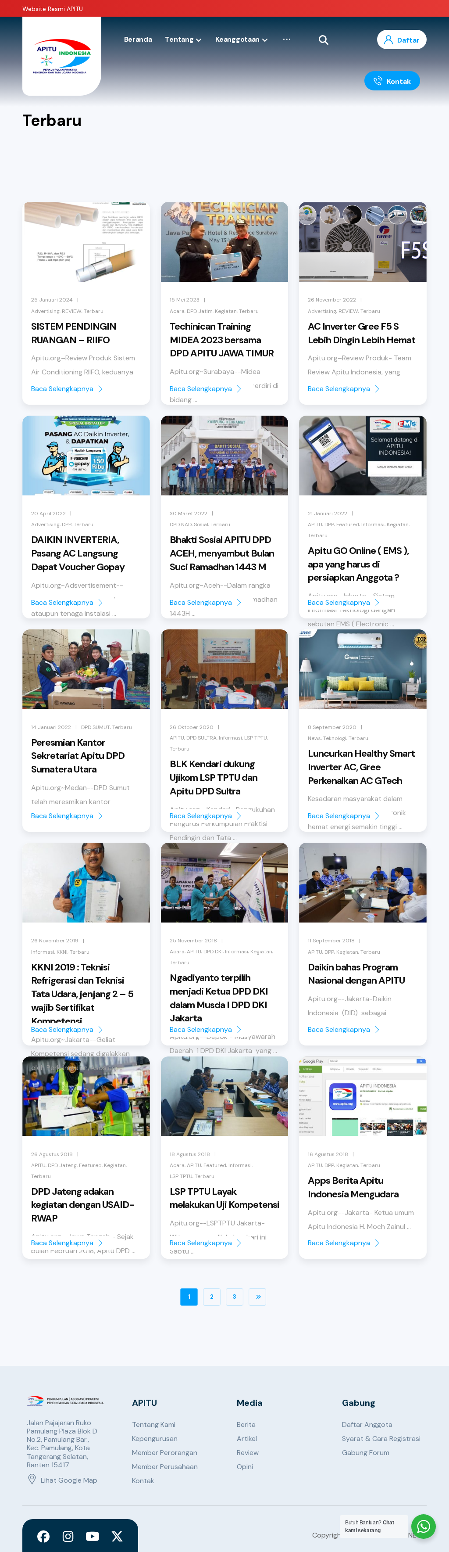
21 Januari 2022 (327, 513)
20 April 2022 (48, 513)
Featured (347, 524)
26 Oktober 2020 (192, 727)
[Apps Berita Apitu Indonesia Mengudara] (363, 1096)
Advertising (45, 311)
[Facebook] (43, 1536)
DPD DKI (213, 951)
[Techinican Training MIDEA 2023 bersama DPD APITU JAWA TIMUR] (225, 242)
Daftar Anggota (367, 1424)
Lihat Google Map (69, 1480)
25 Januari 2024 (52, 299)
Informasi (373, 524)
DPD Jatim (200, 311)
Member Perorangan (164, 1452)
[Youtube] (92, 1536)
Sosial (201, 524)
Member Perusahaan (165, 1466)
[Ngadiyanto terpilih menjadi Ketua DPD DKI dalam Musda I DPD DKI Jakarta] (225, 883)
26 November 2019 (54, 940)
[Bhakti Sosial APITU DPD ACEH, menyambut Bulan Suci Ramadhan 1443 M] (225, 456)
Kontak (143, 1480)
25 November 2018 (193, 940)
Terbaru (93, 311)
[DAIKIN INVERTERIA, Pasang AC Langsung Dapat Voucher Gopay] (86, 456)
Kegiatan (226, 311)
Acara (177, 311)
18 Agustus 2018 (190, 1154)
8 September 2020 (332, 727)
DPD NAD (181, 524)
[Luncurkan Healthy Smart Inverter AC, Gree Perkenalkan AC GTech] (363, 669)
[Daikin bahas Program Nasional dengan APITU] (363, 883)
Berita (246, 1424)
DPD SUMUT (95, 727)
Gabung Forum (365, 1452)
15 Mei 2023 (185, 299)
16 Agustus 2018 (328, 1154)
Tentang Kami (153, 1424)
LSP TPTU (255, 737)
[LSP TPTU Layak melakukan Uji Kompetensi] (225, 1096)
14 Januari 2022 (51, 727)
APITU (315, 524)
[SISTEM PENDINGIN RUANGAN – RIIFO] (86, 242)
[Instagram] (68, 1536)
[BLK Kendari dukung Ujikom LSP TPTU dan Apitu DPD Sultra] (225, 669)
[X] (117, 1536)
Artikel (247, 1438)
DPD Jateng (62, 1165)
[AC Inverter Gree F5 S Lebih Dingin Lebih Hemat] (363, 242)
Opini (245, 1466)
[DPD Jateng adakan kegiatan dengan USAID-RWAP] (86, 1096)
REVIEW (72, 311)
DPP (66, 524)
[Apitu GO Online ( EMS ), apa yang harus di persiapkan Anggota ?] (363, 456)
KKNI (62, 952)
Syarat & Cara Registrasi (381, 1438)
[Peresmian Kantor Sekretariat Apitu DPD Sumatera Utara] (86, 669)
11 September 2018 (331, 940)
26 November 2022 (332, 299)
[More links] (286, 39)
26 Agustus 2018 (52, 1154)
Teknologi (334, 738)
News (314, 738)
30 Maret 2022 (188, 513)
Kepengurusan (155, 1438)
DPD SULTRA (201, 737)
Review (248, 1452)
